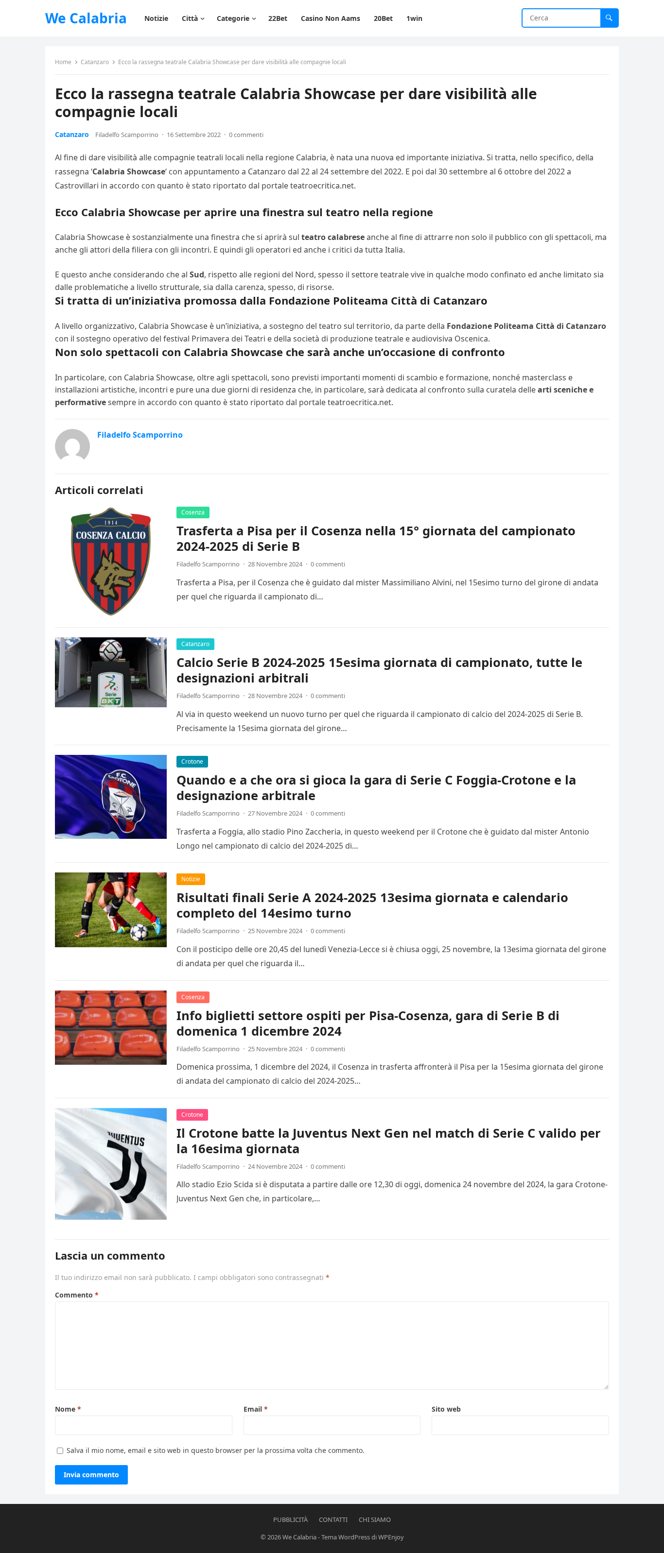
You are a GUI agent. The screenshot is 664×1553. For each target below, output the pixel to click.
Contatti (333, 1519)
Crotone (192, 761)
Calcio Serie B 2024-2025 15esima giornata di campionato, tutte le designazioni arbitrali (379, 670)
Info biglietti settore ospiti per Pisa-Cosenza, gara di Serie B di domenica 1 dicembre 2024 (367, 1023)
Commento (77, 1294)
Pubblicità (290, 1519)
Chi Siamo (375, 1519)
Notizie (190, 879)
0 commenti (246, 134)
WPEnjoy (391, 1537)
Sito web (446, 1409)
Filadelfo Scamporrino (126, 134)
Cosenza (193, 512)
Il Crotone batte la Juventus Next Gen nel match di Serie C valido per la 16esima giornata (388, 1141)
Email (256, 1409)
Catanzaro (95, 62)
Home (63, 62)
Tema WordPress (345, 1537)
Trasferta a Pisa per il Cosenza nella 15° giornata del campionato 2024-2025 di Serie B (376, 538)
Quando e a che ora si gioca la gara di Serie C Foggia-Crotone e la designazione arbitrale (376, 787)
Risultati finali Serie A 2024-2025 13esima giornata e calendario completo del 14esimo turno (372, 905)
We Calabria (86, 18)
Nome (68, 1409)
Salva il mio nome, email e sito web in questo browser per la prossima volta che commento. (216, 1450)
